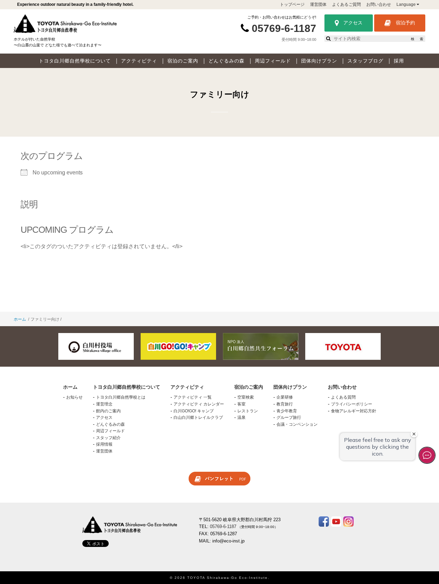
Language (406, 4)
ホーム (20, 319)
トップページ (292, 4)
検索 (417, 39)
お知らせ (74, 397)
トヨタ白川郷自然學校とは (120, 397)
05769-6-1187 (284, 28)
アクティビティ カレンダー (199, 404)
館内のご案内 (108, 411)
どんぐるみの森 (227, 61)
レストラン (247, 411)
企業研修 (284, 397)
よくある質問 (343, 397)
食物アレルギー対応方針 (353, 411)
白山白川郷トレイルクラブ (198, 417)
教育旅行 (284, 404)
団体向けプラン (319, 61)
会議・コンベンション (297, 424)
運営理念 (104, 404)
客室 (241, 404)
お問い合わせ (378, 4)
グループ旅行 (288, 417)
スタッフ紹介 (108, 437)
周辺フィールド (273, 61)
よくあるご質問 (346, 4)
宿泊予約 (404, 22)
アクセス (352, 22)
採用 (399, 61)
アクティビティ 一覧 (193, 397)
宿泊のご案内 (182, 61)
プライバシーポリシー (351, 404)
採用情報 (104, 444)
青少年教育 (286, 411)
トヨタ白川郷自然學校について (75, 61)
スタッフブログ (365, 61)
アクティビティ (139, 61)
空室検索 (245, 397)
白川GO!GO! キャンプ (194, 411)
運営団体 (318, 4)
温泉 (241, 417)
